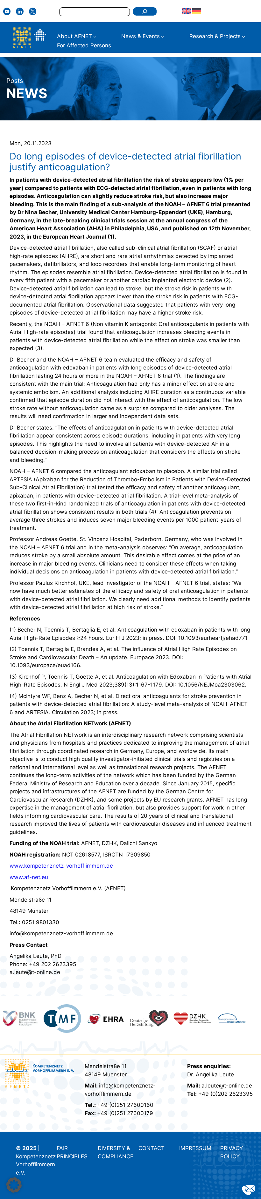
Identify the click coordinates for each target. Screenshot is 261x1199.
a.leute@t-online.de (226, 1085)
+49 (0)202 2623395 (225, 1094)
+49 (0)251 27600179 (125, 1113)
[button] (14, 1185)
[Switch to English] (186, 11)
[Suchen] (144, 11)
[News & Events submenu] (162, 36)
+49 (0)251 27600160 (125, 1105)
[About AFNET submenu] (94, 36)
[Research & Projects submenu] (243, 36)
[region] (130, 1019)
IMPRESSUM (195, 1148)
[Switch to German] (196, 11)
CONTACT (151, 1148)
